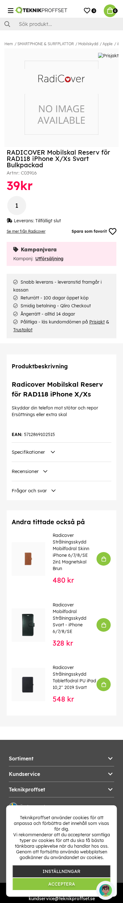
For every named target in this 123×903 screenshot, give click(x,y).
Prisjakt (97, 322)
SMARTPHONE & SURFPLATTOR (45, 43)
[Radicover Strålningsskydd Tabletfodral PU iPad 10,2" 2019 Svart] (33, 684)
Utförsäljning (49, 258)
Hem (8, 43)
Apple (107, 43)
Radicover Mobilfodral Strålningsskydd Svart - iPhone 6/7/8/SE (69, 618)
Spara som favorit (89, 231)
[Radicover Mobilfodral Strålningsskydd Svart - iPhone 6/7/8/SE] (33, 625)
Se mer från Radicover (26, 231)
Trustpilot (22, 330)
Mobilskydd (88, 43)
